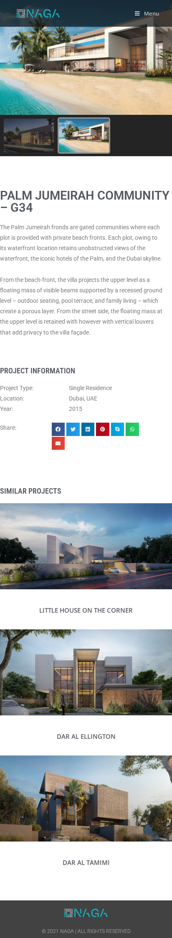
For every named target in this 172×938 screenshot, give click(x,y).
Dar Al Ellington (86, 736)
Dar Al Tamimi (86, 862)
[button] (29, 135)
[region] (86, 78)
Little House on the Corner (86, 610)
